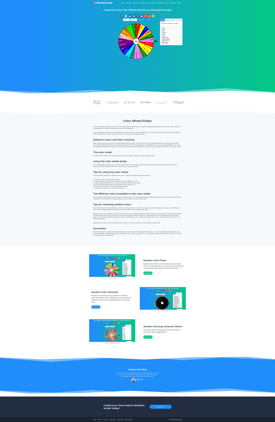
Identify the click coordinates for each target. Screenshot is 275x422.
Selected (167, 20)
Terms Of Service (128, 419)
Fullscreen (141, 20)
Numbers (173, 3)
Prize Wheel (160, 3)
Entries (162, 20)
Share (149, 20)
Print (177, 20)
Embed (173, 20)
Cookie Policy (113, 419)
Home (123, 3)
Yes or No (152, 3)
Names (179, 3)
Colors (167, 3)
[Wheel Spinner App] (103, 2)
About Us (100, 419)
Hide (180, 20)
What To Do (135, 3)
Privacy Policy (120, 419)
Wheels (128, 3)
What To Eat (144, 3)
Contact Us (105, 419)
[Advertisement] (104, 40)
